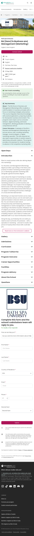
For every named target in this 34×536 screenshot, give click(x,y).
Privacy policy (16, 532)
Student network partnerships (9, 505)
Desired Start (5, 407)
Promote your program (7, 502)
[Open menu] (31, 2)
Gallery (25, 9)
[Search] (27, 2)
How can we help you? (8, 332)
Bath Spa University (7, 38)
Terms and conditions (6, 532)
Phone (3, 394)
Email (3, 382)
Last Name (5, 357)
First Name (5, 345)
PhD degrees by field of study (9, 524)
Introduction (17, 9)
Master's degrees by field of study (10, 517)
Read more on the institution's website (17, 231)
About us (3, 498)
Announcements (6, 9)
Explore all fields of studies (8, 514)
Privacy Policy (28, 455)
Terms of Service (7, 457)
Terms (19, 450)
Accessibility (23, 532)
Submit (17, 423)
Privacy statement (28, 450)
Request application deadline (13, 68)
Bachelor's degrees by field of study (10, 520)
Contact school (17, 52)
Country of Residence (8, 370)
